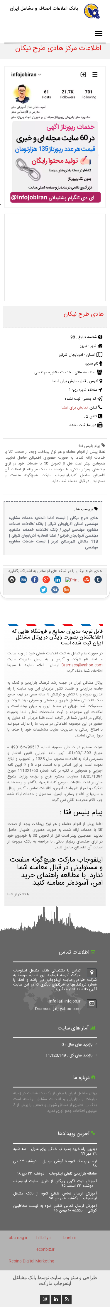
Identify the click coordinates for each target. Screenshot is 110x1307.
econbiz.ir (45, 1249)
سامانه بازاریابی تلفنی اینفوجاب (57, 1173)
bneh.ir (69, 1238)
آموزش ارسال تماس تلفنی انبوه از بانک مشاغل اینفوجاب (55, 1196)
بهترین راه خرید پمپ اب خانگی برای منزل (55, 1151)
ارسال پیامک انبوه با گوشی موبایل (55, 1163)
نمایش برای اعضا (75, 407)
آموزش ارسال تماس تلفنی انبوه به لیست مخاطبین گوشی (55, 1208)
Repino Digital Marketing (31, 1261)
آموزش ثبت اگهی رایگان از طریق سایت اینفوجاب (55, 1183)
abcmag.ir (18, 1238)
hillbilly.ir (44, 1238)
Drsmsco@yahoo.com (82, 665)
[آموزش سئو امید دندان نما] (55, 205)
